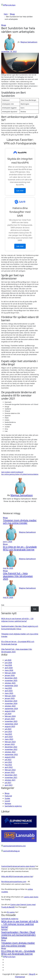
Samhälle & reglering (13, 806)
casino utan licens (31, 897)
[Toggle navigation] (2, 2)
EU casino (11, 912)
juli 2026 (8, 660)
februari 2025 (10, 696)
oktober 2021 (10, 780)
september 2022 (11, 754)
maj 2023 (8, 734)
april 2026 (9, 668)
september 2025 (11, 685)
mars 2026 (9, 670)
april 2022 (9, 767)
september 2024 (11, 708)
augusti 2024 (10, 711)
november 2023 (11, 721)
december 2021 (11, 775)
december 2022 (11, 747)
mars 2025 (9, 693)
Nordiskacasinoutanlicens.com (13, 881)
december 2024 (11, 701)
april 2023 (9, 736)
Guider (7, 798)
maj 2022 (8, 765)
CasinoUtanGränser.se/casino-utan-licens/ (18, 866)
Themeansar (20, 977)
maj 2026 (8, 665)
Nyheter (8, 803)
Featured (8, 796)
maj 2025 (8, 688)
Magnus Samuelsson (28, 42)
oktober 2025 (10, 683)
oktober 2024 (10, 706)
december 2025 (11, 678)
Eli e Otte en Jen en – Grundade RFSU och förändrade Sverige (20, 548)
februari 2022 (10, 770)
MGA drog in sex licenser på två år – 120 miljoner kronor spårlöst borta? (19, 924)
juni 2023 (8, 731)
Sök (2, 605)
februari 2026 (10, 673)
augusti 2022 (10, 757)
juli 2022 (8, 759)
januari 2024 (10, 719)
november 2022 (11, 749)
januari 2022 (10, 772)
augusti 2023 (10, 726)
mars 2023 (9, 739)
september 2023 (11, 724)
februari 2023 (10, 742)
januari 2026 (10, 675)
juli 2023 (8, 729)
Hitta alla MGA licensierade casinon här (17, 876)
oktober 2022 (10, 752)
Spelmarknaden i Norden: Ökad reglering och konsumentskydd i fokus (18, 935)
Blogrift (32, 974)
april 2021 (9, 785)
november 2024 (11, 703)
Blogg (3, 25)
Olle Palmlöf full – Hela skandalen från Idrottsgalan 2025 (18, 576)
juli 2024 (8, 713)
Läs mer (20, 190)
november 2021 (11, 777)
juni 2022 (8, 762)
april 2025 (9, 691)
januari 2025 (10, 698)
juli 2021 (8, 782)
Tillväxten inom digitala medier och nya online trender (20, 522)
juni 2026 (8, 662)
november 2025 (11, 680)
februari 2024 (10, 716)
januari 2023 (10, 744)
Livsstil (7, 801)
